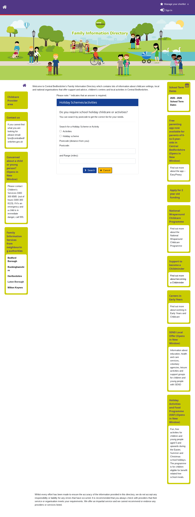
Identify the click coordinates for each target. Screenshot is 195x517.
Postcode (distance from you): (74, 141)
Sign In (168, 10)
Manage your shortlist (176, 4)
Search (91, 170)
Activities (67, 131)
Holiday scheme (71, 136)
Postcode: (64, 145)
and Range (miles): (68, 155)
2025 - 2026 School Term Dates (177, 101)
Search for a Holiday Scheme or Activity (79, 126)
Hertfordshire (15, 276)
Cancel (106, 170)
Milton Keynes (15, 287)
